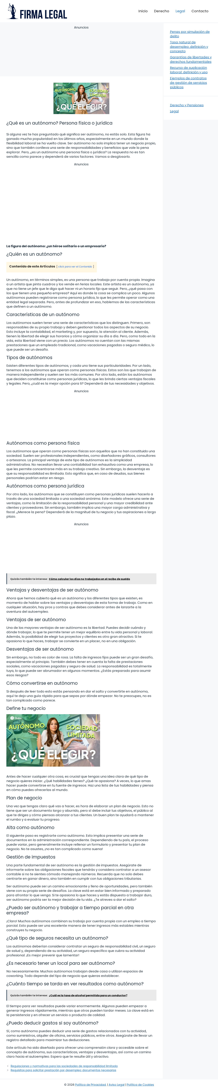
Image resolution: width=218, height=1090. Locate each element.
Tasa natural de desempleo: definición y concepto (189, 46)
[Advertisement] (81, 51)
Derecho (161, 11)
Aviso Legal (116, 1085)
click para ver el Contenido (75, 266)
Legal (180, 11)
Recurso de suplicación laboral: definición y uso (189, 69)
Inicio (143, 11)
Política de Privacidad (90, 1085)
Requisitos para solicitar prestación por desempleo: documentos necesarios (63, 1070)
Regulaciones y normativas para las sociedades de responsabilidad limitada (64, 1066)
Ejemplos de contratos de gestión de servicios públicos (188, 82)
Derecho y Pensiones (187, 105)
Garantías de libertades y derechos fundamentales (191, 59)
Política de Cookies (140, 1085)
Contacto (200, 11)
